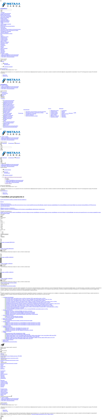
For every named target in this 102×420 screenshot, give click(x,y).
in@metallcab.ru (3, 8)
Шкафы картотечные (68, 204)
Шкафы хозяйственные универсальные (37, 209)
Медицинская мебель (36, 204)
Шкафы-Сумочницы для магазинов (7, 209)
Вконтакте (5, 74)
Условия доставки (4, 382)
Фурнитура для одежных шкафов (89, 212)
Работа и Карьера (3, 373)
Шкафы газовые (43, 204)
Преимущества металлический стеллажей (8, 363)
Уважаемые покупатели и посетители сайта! (9, 358)
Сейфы (73, 204)
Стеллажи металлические (5, 204)
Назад (7, 178)
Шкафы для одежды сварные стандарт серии (45, 212)
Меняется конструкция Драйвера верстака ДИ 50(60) (11, 355)
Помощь (2, 386)
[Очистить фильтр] (1, 235)
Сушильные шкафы (51, 204)
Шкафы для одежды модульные (76, 212)
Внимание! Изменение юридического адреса (9, 360)
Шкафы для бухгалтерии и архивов (22, 209)
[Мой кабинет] (1, 144)
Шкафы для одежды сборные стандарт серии (27, 212)
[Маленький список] (0, 216)
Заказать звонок (8, 183)
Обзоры (2, 395)
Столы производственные (80, 204)
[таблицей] (2, 215)
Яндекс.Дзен (5, 75)
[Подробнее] (0, 292)
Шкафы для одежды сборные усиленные (62, 212)
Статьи (1, 361)
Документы (2, 377)
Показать (2, 236)
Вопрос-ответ (3, 394)
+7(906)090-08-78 (9, 55)
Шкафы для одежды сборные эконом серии (9, 212)
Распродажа (2, 366)
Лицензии (2, 376)
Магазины (2, 380)
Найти (2, 416)
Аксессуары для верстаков (26, 204)
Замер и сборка (3, 390)
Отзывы (2, 372)
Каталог (2, 364)
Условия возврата (3, 393)
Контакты (2, 375)
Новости (2, 353)
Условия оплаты (3, 381)
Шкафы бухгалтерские (59, 204)
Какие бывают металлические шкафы (8, 285)
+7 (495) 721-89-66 (4, 53)
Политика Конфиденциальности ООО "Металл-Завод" (42, 414)
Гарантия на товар (4, 383)
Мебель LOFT (88, 204)
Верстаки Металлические (16, 204)
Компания (2, 368)
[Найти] (1, 11)
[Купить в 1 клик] (1, 240)
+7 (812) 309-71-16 (7, 56)
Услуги (1, 367)
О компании (2, 370)
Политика (2, 385)
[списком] (1, 215)
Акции (1, 365)
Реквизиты (2, 384)
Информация (3, 378)
